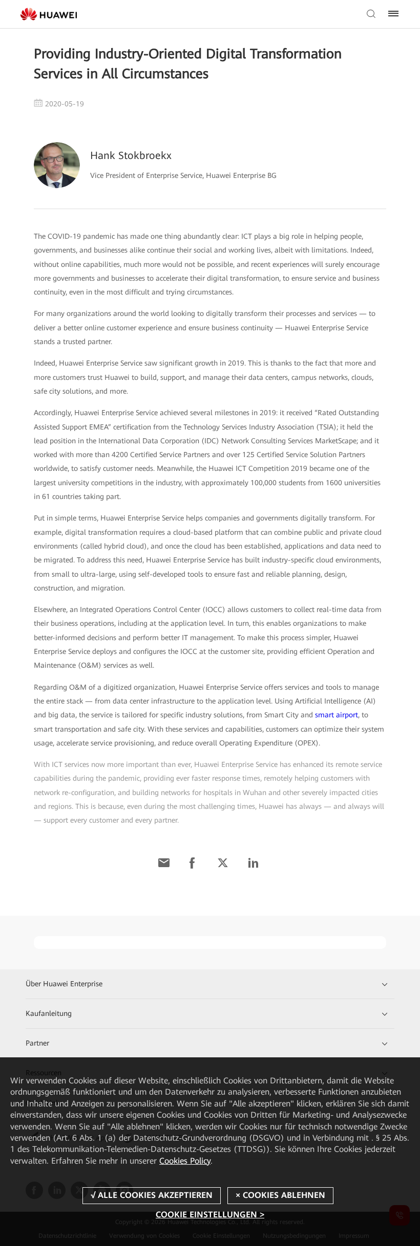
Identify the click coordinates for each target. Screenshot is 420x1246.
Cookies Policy (185, 1161)
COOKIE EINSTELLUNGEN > (210, 1214)
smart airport (336, 715)
